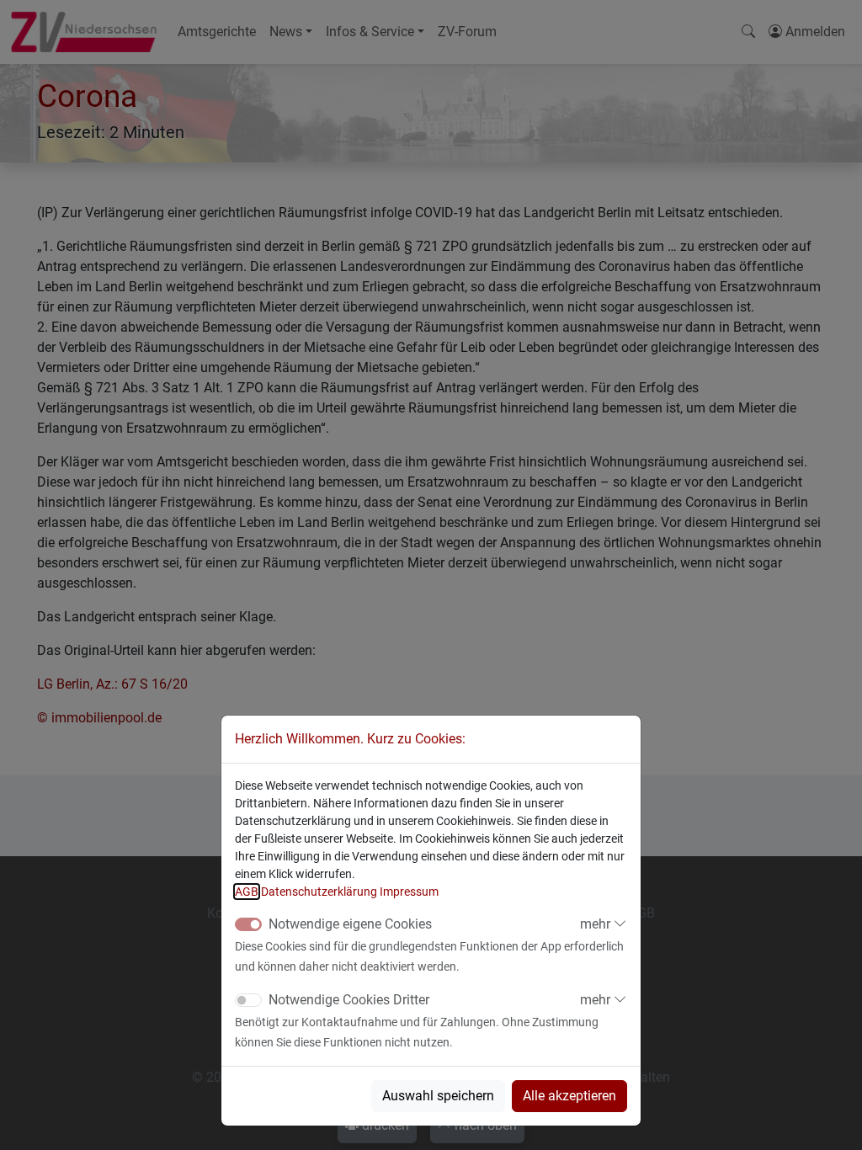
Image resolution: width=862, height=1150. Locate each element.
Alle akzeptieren (569, 1096)
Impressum (409, 891)
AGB (246, 891)
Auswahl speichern (438, 1096)
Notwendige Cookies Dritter (349, 1000)
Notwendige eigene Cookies (350, 924)
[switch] (248, 1000)
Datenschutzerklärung (319, 891)
